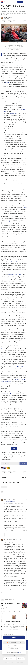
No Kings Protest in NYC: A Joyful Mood (10, 604)
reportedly (7, 222)
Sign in (25, 2)
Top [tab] (2, 599)
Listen (25, 18)
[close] (24, 615)
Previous (5, 477)
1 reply (7, 534)
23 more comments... (5, 592)
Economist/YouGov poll (17, 262)
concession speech (13, 114)
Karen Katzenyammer (9, 539)
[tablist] (7, 487)
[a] (24, 605)
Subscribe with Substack (15, 642)
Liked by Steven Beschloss (10, 501)
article (25, 129)
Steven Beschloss (8, 17)
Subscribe (20, 2)
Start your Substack (10, 658)
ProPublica (21, 129)
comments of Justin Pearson (15, 274)
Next (23, 477)
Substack (7, 662)
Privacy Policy (15, 648)
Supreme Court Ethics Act (7, 394)
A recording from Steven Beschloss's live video (10, 607)
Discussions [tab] (11, 599)
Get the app (20, 658)
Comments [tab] (4, 487)
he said (21, 233)
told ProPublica (20, 367)
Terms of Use (21, 645)
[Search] (25, 599)
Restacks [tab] (10, 487)
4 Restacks (17, 468)
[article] (14, 608)
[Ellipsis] (26, 500)
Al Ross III (6, 499)
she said (7, 202)
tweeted (25, 207)
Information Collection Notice (18, 647)
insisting (7, 82)
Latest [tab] (6, 599)
